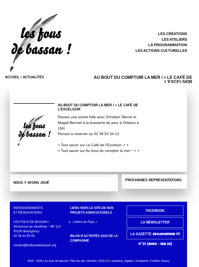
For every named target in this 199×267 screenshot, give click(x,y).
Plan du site (77, 260)
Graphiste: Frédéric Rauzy (152, 260)
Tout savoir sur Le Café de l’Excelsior (91, 145)
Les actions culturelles (161, 50)
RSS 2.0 (104, 260)
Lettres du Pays (84, 222)
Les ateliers (174, 39)
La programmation (167, 45)
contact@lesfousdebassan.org (34, 245)
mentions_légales (122, 260)
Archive (92, 260)
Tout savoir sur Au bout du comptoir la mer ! (96, 151)
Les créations (172, 34)
